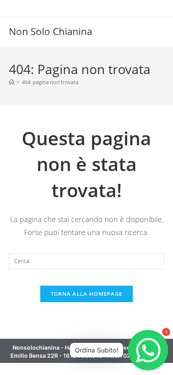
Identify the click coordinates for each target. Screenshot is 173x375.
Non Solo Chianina (50, 31)
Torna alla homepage (87, 293)
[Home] (11, 82)
